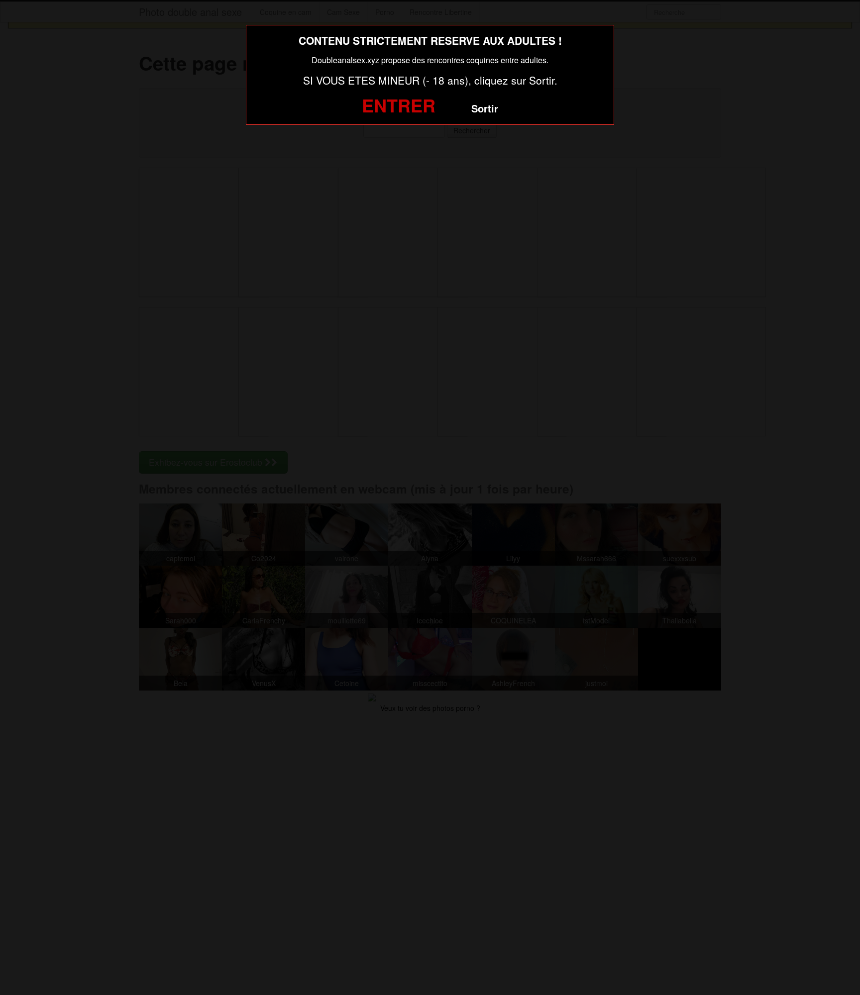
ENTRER (398, 105)
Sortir (484, 108)
